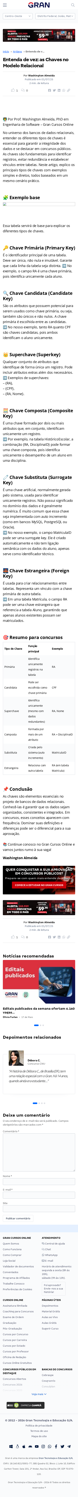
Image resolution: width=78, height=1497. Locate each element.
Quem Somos (11, 1243)
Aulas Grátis (49, 1322)
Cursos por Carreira (15, 1340)
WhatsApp (51, 1255)
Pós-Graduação (12, 1328)
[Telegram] (69, 1447)
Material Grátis (51, 1311)
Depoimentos (50, 1305)
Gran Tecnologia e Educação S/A (56, 1458)
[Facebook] (56, 1447)
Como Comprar (12, 1255)
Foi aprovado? (53, 1288)
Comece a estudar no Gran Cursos (39, 885)
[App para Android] (30, 1447)
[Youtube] (37, 1447)
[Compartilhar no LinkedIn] (58, 90)
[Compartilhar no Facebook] (49, 90)
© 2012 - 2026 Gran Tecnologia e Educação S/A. (39, 1420)
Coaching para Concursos (18, 1311)
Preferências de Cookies (17, 1289)
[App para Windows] (11, 1447)
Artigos (17, 51)
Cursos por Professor (16, 1351)
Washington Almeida (41, 75)
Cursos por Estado (14, 1345)
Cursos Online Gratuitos (17, 1362)
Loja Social (9, 1260)
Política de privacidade (39, 1425)
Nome (7, 1176)
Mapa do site (39, 1436)
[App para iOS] (24, 1447)
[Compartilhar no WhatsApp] (63, 90)
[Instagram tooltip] (43, 1447)
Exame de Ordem (13, 1317)
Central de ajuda (54, 1243)
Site (5, 1203)
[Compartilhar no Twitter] (54, 90)
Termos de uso (39, 1431)
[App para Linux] (17, 1447)
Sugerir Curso (50, 1328)
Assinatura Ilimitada (15, 1305)
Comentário (11, 1131)
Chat (47, 1249)
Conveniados (10, 1272)
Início (6, 51)
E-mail (7, 1189)
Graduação (9, 1322)
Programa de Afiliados (16, 1277)
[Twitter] (62, 1447)
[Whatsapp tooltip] (49, 1447)
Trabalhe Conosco (13, 1283)
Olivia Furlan (10, 1017)
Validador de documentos (18, 1266)
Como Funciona (12, 1249)
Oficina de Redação (14, 1357)
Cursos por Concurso (15, 1334)
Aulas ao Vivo (50, 1317)
